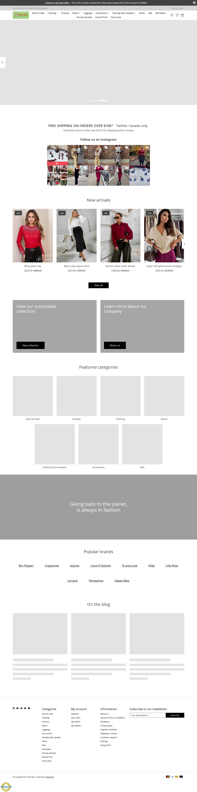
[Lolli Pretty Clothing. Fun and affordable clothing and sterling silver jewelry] (21, 15)
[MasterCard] (168, 777)
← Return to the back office (56, 3)
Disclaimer (105, 721)
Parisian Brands (84, 17)
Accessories (98, 467)
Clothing (120, 419)
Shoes (142, 13)
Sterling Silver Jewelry (54, 467)
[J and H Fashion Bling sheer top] (33, 235)
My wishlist (76, 725)
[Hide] (194, 2)
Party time (116, 17)
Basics (164, 419)
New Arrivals (38, 13)
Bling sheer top (32, 266)
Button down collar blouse (120, 266)
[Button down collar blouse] (120, 235)
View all (98, 285)
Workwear (161, 13)
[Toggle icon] (172, 15)
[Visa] (172, 777)
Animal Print (101, 17)
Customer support (108, 737)
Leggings (88, 13)
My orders (75, 717)
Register (75, 713)
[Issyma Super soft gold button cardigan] (164, 235)
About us (104, 713)
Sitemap (104, 741)
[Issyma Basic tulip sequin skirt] (77, 235)
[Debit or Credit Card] (181, 777)
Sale (150, 13)
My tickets (75, 721)
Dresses (65, 13)
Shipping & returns (108, 733)
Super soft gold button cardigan (164, 266)
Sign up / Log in (177, 8)
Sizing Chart (105, 745)
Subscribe (175, 715)
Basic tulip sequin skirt (76, 266)
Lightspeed (49, 777)
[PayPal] (176, 777)
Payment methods (108, 729)
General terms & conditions (112, 717)
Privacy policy (106, 725)
